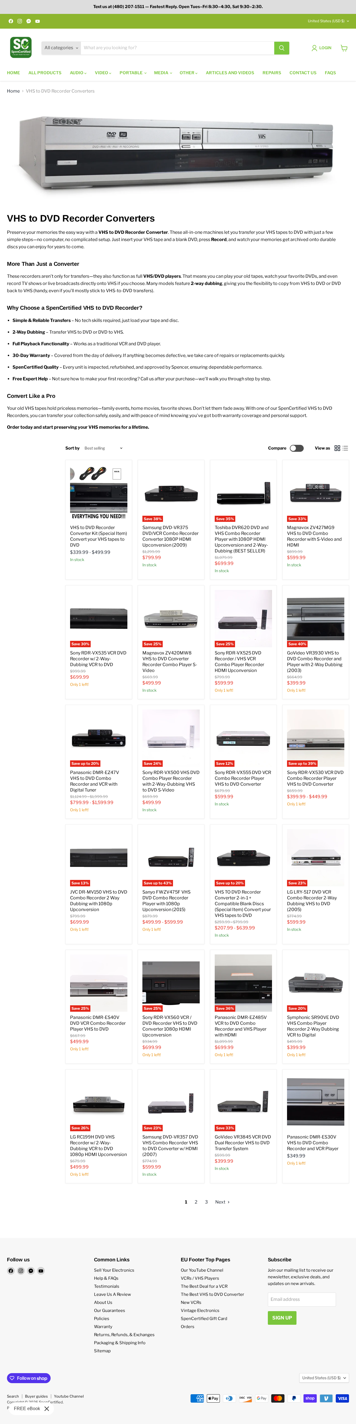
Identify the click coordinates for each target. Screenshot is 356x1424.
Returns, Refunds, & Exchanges (124, 1334)
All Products (44, 72)
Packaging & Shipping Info (119, 1342)
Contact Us (303, 72)
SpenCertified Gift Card (204, 1318)
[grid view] (337, 448)
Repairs (272, 72)
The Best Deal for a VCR (204, 1286)
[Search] (281, 48)
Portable (132, 72)
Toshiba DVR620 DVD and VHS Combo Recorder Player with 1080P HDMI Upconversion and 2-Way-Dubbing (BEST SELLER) (242, 539)
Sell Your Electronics (114, 1270)
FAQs (330, 72)
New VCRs (191, 1302)
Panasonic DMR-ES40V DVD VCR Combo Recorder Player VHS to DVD (98, 1023)
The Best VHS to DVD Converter (212, 1294)
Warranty (103, 1326)
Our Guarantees (109, 1310)
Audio (77, 72)
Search (13, 1396)
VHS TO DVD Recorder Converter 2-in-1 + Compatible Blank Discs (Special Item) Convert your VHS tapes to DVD (243, 903)
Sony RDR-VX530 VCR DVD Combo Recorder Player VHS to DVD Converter (315, 778)
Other (187, 72)
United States (326, 21)
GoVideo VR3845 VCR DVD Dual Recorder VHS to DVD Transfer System (243, 1142)
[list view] (345, 448)
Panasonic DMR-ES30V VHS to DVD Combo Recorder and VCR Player (312, 1142)
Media (161, 72)
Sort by (72, 448)
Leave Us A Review (112, 1294)
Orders (187, 1326)
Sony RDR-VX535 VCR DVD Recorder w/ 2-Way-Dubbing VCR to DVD (98, 658)
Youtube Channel (69, 1396)
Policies (101, 1318)
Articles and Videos (230, 72)
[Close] (46, 1408)
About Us (103, 1302)
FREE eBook (27, 1408)
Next (220, 1202)
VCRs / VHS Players (200, 1278)
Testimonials (106, 1286)
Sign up (282, 1318)
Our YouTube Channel (202, 1270)
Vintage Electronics (200, 1310)
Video (102, 72)
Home (13, 72)
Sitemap (102, 1350)
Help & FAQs (106, 1278)
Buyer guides (36, 1396)
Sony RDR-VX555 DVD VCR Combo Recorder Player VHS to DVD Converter (243, 778)
